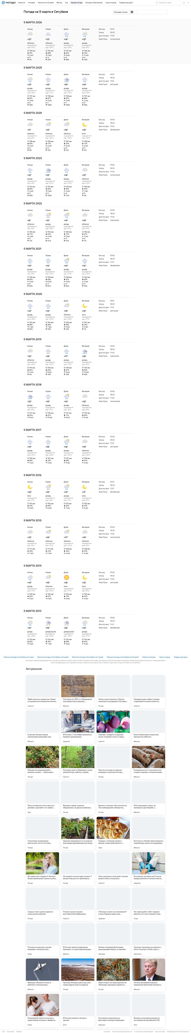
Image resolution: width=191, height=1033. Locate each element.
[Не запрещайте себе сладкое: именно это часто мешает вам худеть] (148, 904)
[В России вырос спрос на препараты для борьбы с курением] (148, 798)
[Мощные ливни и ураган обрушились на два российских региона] (77, 798)
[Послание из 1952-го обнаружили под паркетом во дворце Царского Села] (77, 691)
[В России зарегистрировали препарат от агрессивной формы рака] (77, 939)
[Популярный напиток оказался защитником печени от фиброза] (42, 1010)
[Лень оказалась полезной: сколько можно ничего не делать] (113, 868)
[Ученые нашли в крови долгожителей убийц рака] (77, 904)
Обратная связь (160, 1031)
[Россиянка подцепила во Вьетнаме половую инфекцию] (113, 1010)
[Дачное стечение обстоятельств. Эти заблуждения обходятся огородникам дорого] (113, 798)
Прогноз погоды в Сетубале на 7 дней (87, 657)
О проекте (107, 1031)
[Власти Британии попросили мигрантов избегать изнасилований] (148, 727)
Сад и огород (164, 657)
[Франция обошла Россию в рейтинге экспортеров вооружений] (42, 975)
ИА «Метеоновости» (182, 1031)
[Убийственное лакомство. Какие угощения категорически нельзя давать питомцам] (42, 691)
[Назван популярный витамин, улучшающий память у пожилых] (113, 939)
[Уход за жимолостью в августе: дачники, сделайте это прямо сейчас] (42, 798)
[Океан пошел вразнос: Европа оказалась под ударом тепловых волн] (113, 691)
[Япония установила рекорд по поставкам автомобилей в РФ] (148, 1010)
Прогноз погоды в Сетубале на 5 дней (52, 657)
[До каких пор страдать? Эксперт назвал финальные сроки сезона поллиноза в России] (42, 868)
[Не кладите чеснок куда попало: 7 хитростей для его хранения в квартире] (77, 868)
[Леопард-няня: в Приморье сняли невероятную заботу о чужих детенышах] (77, 762)
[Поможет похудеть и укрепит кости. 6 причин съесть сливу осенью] (113, 727)
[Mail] (3, 2)
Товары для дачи (180, 657)
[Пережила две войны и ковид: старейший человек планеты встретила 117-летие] (148, 691)
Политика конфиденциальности (122, 1031)
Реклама (18, 1031)
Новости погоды (149, 657)
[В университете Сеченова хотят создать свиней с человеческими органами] (148, 762)
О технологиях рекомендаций (143, 1031)
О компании (10, 1031)
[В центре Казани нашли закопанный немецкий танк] (42, 727)
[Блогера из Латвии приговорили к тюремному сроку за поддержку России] (148, 833)
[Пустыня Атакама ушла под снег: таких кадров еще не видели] (77, 975)
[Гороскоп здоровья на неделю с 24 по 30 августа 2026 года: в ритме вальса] (148, 939)
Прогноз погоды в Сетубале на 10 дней (122, 657)
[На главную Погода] (10, 2)
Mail (3, 1031)
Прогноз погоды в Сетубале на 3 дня (19, 657)
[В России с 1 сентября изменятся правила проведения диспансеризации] (77, 727)
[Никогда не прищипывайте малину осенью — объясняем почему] (42, 762)
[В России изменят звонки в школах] (77, 1010)
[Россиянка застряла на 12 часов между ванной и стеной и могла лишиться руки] (148, 868)
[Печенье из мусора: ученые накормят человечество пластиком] (42, 939)
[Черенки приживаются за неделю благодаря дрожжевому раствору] (77, 833)
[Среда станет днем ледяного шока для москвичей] (42, 904)
